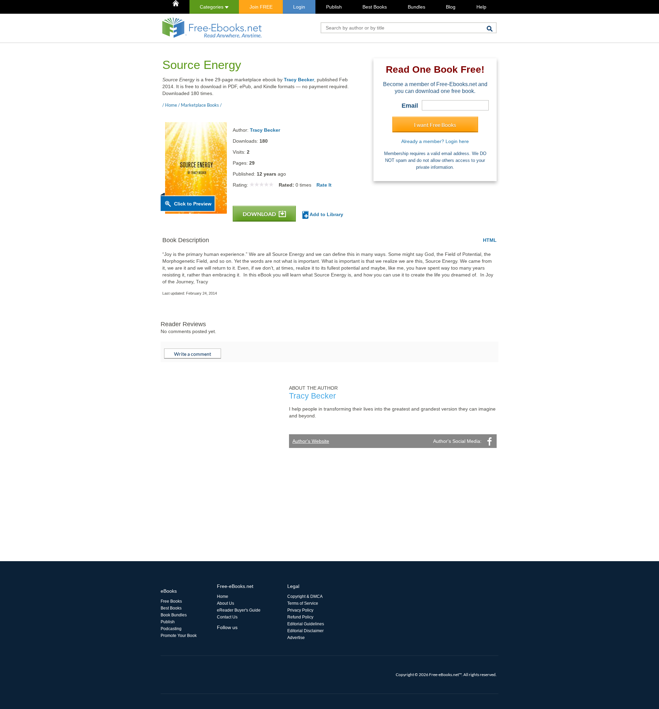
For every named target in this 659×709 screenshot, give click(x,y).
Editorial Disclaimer (305, 630)
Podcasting (171, 628)
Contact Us (227, 617)
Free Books (171, 601)
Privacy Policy (300, 610)
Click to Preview (192, 203)
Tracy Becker (299, 79)
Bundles (416, 7)
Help (481, 7)
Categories (212, 7)
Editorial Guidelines (305, 624)
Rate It (324, 185)
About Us (225, 603)
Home (222, 596)
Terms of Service (302, 603)
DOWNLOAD (260, 214)
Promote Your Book (179, 635)
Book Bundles (174, 615)
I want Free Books (435, 124)
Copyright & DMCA (305, 596)
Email (410, 105)
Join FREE (261, 7)
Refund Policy (300, 617)
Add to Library (326, 214)
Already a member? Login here (435, 141)
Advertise (296, 637)
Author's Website (310, 441)
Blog (450, 7)
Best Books (374, 7)
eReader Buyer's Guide (239, 610)
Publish (334, 7)
